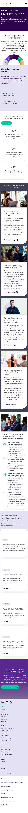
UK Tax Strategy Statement (7, 790)
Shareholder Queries (6, 786)
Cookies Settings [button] (5, 804)
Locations (3, 759)
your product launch (19, 455)
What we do (6, 123)
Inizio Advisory (4, 712)
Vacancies (3, 768)
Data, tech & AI (4, 735)
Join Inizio (3, 766)
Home (2, 10)
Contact (3, 761)
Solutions (7, 10)
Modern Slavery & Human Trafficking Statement (12, 782)
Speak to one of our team (9, 687)
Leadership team (5, 756)
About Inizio (4, 747)
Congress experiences (6, 740)
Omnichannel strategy (6, 738)
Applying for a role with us (7, 797)
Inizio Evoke (3, 716)
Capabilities (4, 709)
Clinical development (6, 730)
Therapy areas (4, 742)
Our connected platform (6, 754)
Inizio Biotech (4, 721)
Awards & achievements (6, 752)
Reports (3, 793)
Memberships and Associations (8, 801)
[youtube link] (4, 707)
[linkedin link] (2, 707)
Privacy (2, 779)
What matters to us (5, 749)
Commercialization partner (7, 728)
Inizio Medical (4, 714)
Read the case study (9, 240)
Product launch (4, 733)
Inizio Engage (4, 719)
